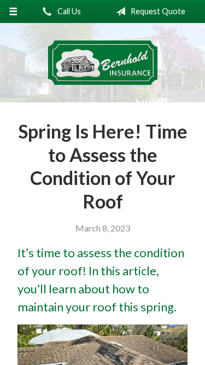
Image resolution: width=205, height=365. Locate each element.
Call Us (68, 11)
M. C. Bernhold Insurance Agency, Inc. (102, 62)
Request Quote (157, 11)
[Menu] (13, 11)
